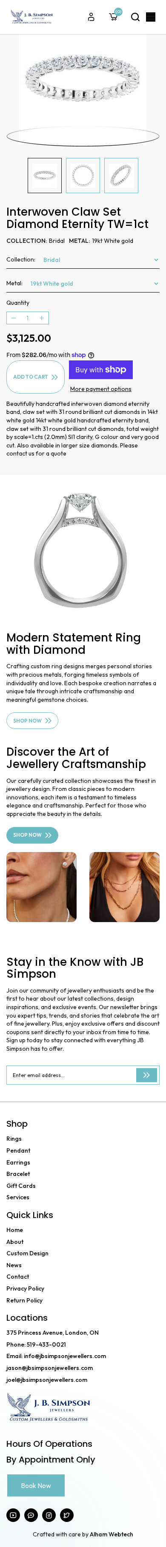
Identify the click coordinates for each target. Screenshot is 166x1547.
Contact (17, 1276)
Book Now (36, 1485)
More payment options (101, 389)
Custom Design (27, 1253)
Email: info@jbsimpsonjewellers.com (56, 1356)
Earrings (18, 1162)
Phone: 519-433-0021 (36, 1344)
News (14, 1265)
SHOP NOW (27, 720)
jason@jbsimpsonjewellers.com (49, 1368)
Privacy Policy (25, 1288)
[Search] (135, 17)
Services (17, 1197)
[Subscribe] (146, 1075)
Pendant (18, 1150)
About (14, 1242)
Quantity (17, 303)
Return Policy (24, 1300)
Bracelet (18, 1174)
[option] (83, 82)
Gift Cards (21, 1186)
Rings (14, 1138)
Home (14, 1230)
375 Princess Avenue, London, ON (52, 1332)
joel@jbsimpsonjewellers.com (46, 1380)
